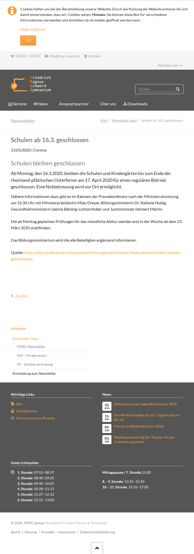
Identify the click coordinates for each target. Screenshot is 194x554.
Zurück (21, 295)
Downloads (138, 103)
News (43, 103)
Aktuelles (18, 328)
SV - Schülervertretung (35, 364)
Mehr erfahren (32, 29)
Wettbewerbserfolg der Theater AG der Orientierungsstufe (144, 439)
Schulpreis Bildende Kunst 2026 (139, 426)
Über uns (108, 103)
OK (28, 40)
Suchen (177, 89)
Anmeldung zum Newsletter (34, 373)
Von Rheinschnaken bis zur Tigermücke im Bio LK (147, 417)
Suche (15, 532)
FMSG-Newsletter (31, 346)
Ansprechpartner (74, 103)
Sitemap (31, 532)
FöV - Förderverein (32, 355)
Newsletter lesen (124, 120)
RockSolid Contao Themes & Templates (76, 523)
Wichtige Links (168, 65)
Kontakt (47, 532)
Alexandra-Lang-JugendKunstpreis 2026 (145, 404)
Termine (20, 103)
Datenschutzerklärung (97, 532)
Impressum (67, 532)
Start (104, 120)
